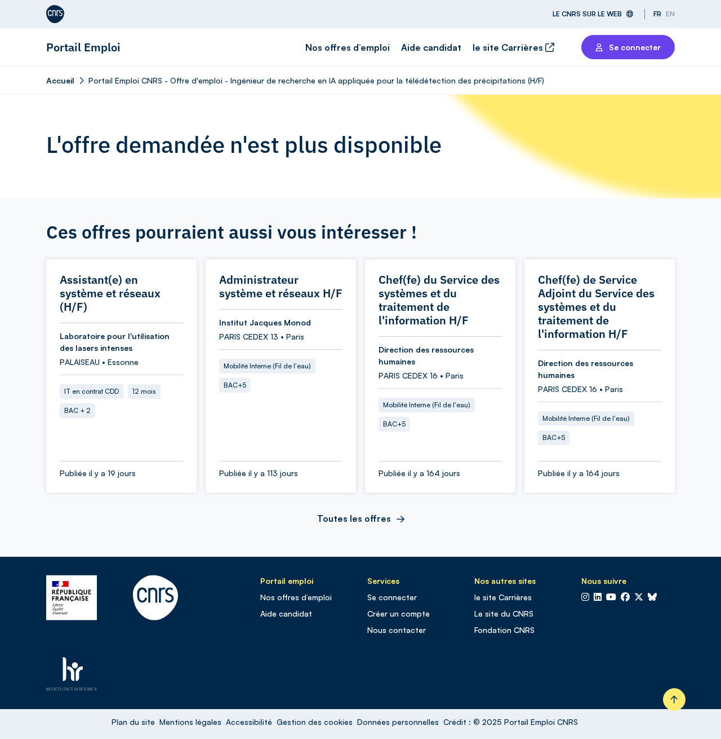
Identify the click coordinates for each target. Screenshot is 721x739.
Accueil (60, 80)
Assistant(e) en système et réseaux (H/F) (110, 293)
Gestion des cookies (315, 722)
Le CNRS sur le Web (587, 14)
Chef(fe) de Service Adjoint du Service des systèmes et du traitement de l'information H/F (596, 307)
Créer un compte (398, 613)
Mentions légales (190, 722)
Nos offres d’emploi (347, 47)
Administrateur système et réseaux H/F (280, 286)
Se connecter (392, 597)
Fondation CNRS (504, 630)
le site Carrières (509, 47)
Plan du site (133, 722)
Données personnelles (398, 722)
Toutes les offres (354, 518)
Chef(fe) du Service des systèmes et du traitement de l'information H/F (439, 300)
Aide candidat (431, 47)
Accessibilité (249, 722)
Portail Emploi (83, 47)
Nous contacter (396, 630)
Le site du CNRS (503, 613)
